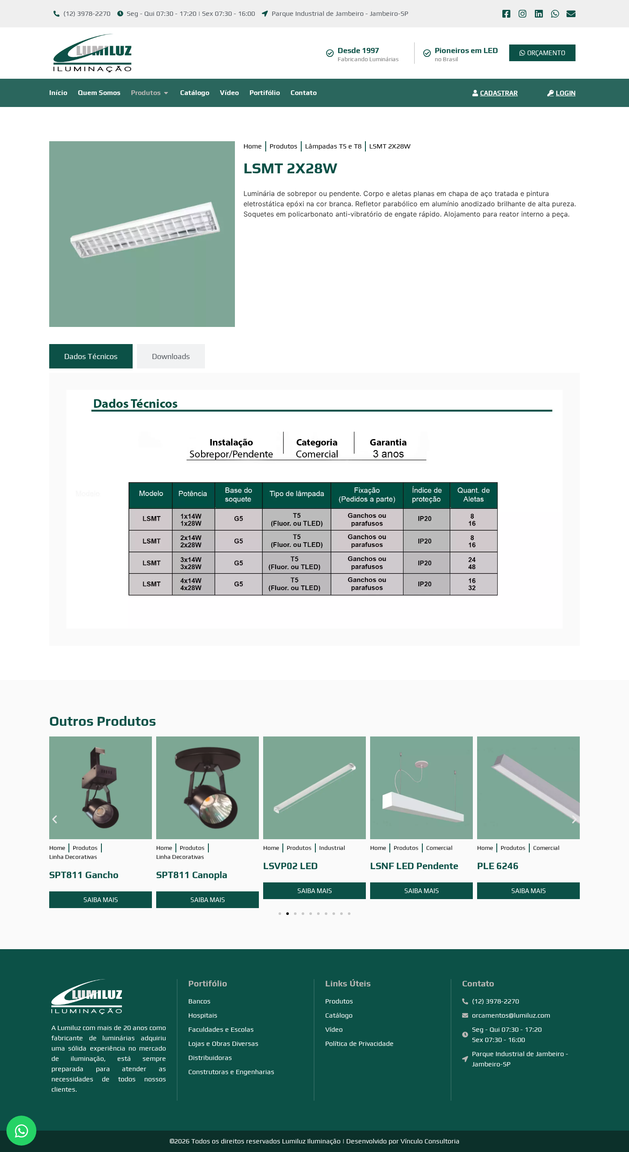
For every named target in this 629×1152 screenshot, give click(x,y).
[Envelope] (571, 13)
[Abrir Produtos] (166, 93)
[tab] (91, 356)
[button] (54, 819)
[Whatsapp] (554, 13)
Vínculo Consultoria (430, 1141)
